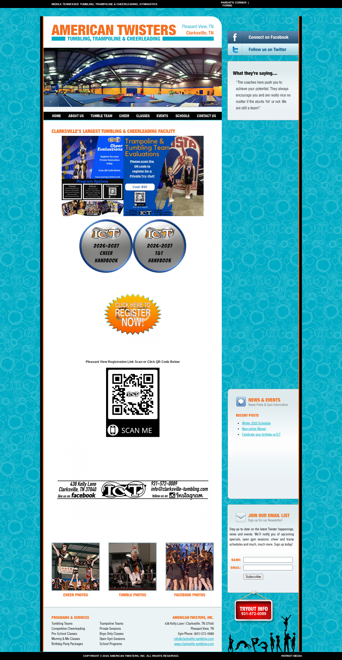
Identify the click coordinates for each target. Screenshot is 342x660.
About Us (76, 116)
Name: (236, 560)
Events (162, 116)
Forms (227, 5)
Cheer (124, 116)
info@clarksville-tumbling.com (194, 639)
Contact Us (206, 116)
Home (56, 116)
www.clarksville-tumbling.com (194, 644)
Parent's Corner (233, 2)
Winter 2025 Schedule (256, 423)
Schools (182, 116)
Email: (236, 568)
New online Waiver (254, 429)
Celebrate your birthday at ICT (261, 434)
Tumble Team (101, 116)
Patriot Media (291, 655)
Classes (143, 116)
